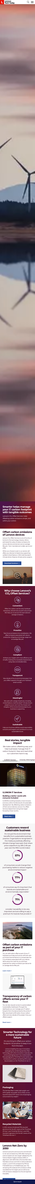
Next (33, 760)
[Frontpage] (7, 2)
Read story (8, 816)
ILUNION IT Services (10, 760)
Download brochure (11, 563)
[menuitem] (17, 1182)
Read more (6, 1022)
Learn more (6, 971)
